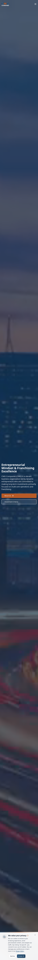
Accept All (21, 956)
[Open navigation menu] (35, 4)
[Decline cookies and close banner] (35, 935)
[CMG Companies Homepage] (5, 4)
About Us (7, 496)
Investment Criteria (11, 502)
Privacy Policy (20, 951)
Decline (12, 956)
